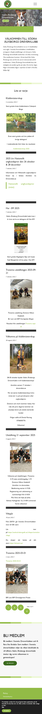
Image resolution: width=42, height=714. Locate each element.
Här (3, 707)
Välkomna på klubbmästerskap (20, 336)
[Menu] (35, 4)
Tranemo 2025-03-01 (16, 553)
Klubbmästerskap (14, 98)
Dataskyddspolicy (7, 696)
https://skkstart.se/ (16, 543)
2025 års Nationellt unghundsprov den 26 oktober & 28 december (20, 161)
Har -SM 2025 (12, 208)
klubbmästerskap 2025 (21, 149)
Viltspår (9, 513)
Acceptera (6, 711)
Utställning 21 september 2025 (20, 435)
